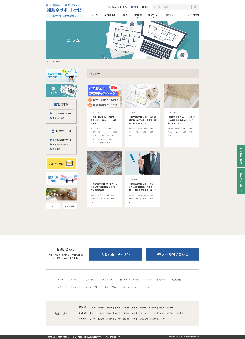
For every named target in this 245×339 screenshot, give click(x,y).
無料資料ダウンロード (129, 279)
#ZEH (108, 143)
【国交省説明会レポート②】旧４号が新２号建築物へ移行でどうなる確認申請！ (104, 187)
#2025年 (131, 128)
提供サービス (154, 14)
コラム (52, 61)
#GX (92, 128)
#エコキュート (107, 128)
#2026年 (98, 128)
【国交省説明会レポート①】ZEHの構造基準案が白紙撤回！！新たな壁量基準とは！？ (142, 187)
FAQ (148, 287)
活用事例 (138, 14)
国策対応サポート (60, 118)
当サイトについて (131, 287)
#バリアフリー (111, 135)
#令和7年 (93, 132)
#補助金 (102, 143)
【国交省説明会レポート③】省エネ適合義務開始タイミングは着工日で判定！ (181, 120)
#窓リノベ (93, 135)
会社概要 (177, 279)
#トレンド (101, 132)
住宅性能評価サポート (62, 113)
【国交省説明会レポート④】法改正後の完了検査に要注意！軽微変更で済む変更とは (142, 120)
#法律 (146, 128)
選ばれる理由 (110, 287)
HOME (62, 279)
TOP (47, 61)
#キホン (108, 132)
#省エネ (93, 139)
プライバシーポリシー (68, 287)
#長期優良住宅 (101, 139)
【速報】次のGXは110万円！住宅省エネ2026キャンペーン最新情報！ (104, 120)
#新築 (110, 139)
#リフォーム (94, 143)
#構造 (151, 128)
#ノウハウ (102, 135)
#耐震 (144, 132)
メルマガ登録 (91, 287)
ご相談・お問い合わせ (156, 279)
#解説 (115, 132)
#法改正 (151, 132)
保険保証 (56, 149)
